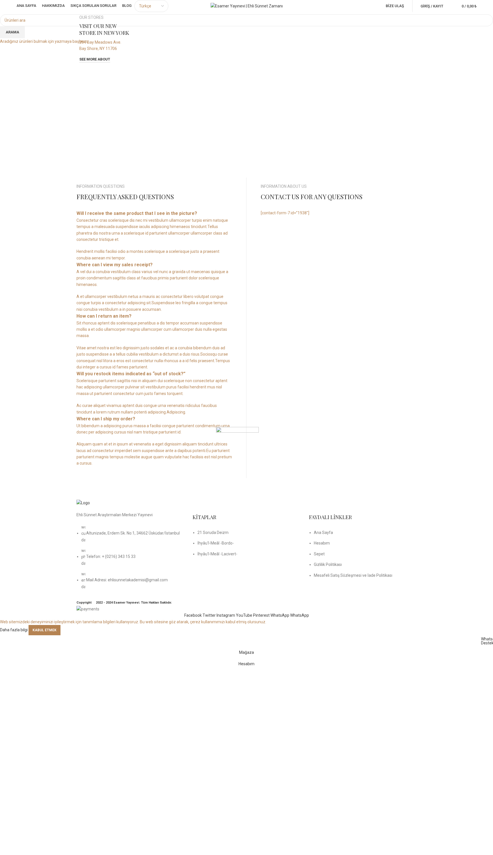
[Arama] (449, 6)
